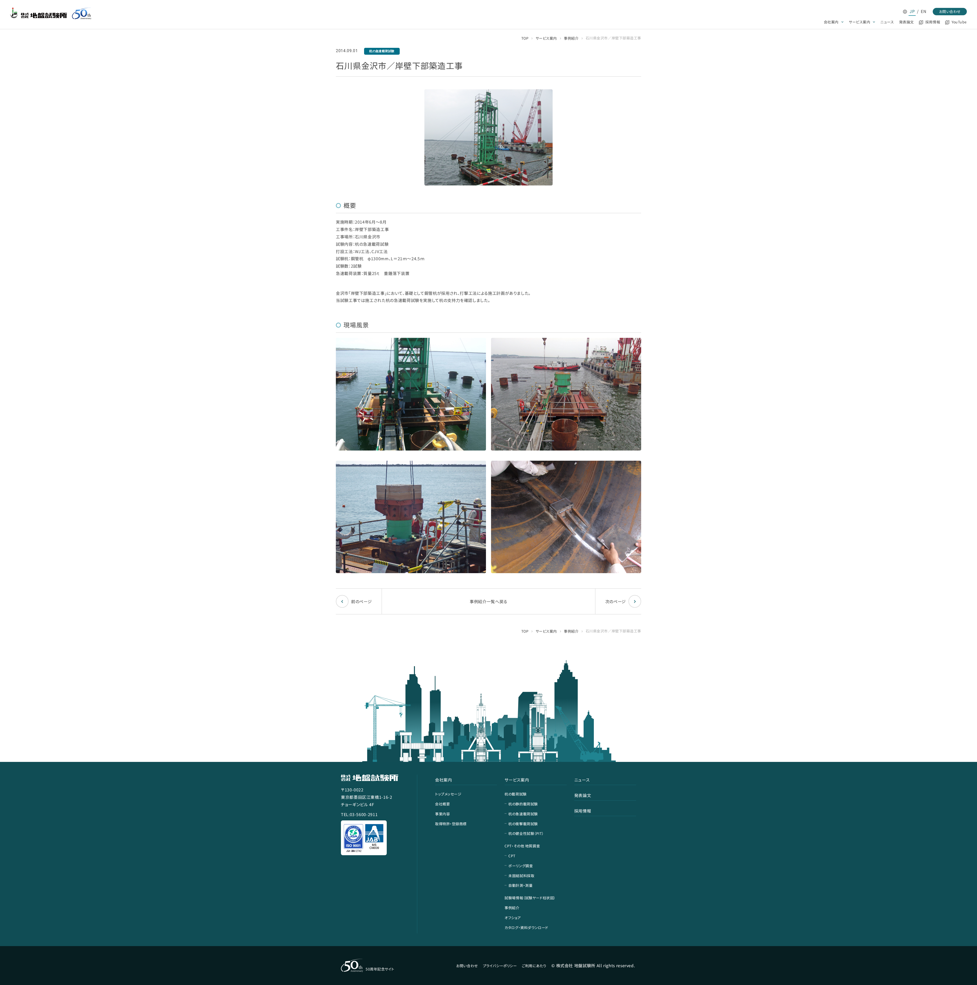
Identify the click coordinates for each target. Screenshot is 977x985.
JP (912, 11)
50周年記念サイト (380, 969)
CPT (511, 855)
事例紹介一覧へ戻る (488, 601)
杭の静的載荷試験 (523, 803)
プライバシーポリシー (500, 965)
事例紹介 (571, 38)
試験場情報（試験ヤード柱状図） (530, 897)
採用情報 (932, 21)
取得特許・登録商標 (451, 823)
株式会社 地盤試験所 (38, 13)
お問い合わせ (949, 11)
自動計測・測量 (520, 885)
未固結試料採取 (521, 875)
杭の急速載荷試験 (523, 813)
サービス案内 (859, 21)
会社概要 (442, 803)
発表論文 (906, 21)
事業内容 (442, 813)
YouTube (959, 21)
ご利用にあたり (534, 965)
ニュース (887, 21)
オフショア (513, 917)
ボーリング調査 (520, 865)
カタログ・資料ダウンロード (526, 927)
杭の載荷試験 (515, 793)
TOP (525, 38)
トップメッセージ (448, 793)
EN (923, 11)
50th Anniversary (81, 14)
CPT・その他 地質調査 (522, 845)
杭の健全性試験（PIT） (526, 833)
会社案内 (831, 21)
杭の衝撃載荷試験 (523, 823)
